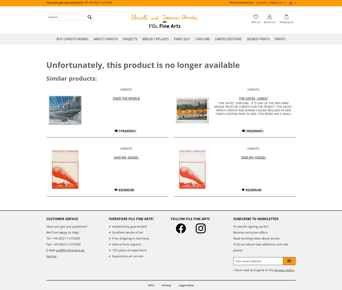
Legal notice (186, 285)
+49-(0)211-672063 (100, 2)
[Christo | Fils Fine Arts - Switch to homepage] (164, 21)
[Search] (90, 17)
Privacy (166, 285)
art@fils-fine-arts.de (70, 250)
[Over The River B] (65, 110)
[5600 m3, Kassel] (65, 169)
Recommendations (242, 2)
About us (277, 2)
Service (263, 2)
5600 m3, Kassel (126, 157)
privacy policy (284, 270)
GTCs (151, 285)
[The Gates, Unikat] (192, 110)
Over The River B (126, 98)
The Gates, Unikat (253, 98)
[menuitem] (244, 2)
